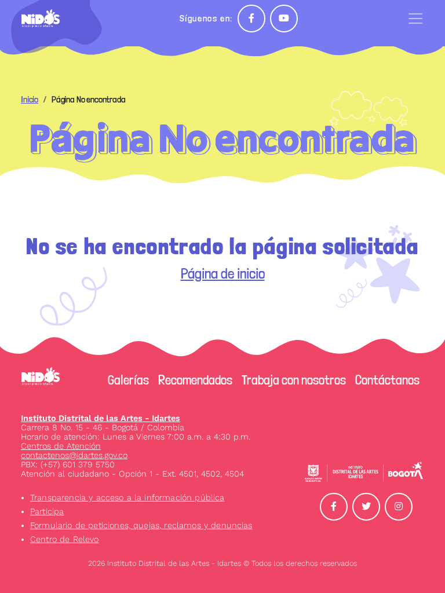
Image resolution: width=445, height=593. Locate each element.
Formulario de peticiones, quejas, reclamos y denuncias (141, 525)
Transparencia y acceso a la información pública (127, 497)
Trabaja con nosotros (294, 379)
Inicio (29, 99)
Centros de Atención (61, 446)
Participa (47, 511)
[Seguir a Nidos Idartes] (251, 18)
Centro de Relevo (64, 539)
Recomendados (195, 379)
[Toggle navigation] (415, 18)
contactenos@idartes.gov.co (74, 455)
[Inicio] (45, 18)
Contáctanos (387, 379)
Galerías (128, 379)
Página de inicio (223, 273)
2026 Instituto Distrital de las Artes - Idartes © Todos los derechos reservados (222, 563)
